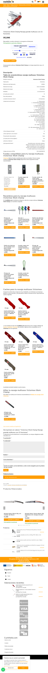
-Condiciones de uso (8, 649)
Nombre (5, 454)
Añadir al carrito (10, 60)
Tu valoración (7, 440)
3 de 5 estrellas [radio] (6, 439)
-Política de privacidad (8, 646)
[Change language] (35, 0)
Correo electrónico (8, 459)
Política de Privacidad (32, 656)
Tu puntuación (7, 438)
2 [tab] (20, 525)
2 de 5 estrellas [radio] (5, 439)
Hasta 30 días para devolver (24, 557)
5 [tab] (24, 525)
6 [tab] (26, 525)
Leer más (9, 189)
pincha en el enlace (24, 661)
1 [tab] (18, 525)
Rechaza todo (11, 667)
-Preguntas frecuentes (8, 652)
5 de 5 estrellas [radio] (9, 439)
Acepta (23, 667)
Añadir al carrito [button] (24, 186)
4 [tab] (23, 525)
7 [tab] (27, 525)
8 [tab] (29, 525)
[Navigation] (43, 2)
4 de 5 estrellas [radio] (7, 439)
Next (44, 508)
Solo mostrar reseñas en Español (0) (12, 426)
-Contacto (6, 643)
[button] (3, 670)
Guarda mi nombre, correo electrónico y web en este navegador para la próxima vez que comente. (24, 466)
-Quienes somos (7, 640)
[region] (16, 663)
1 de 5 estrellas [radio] (3, 439)
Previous (4, 508)
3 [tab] (21, 525)
